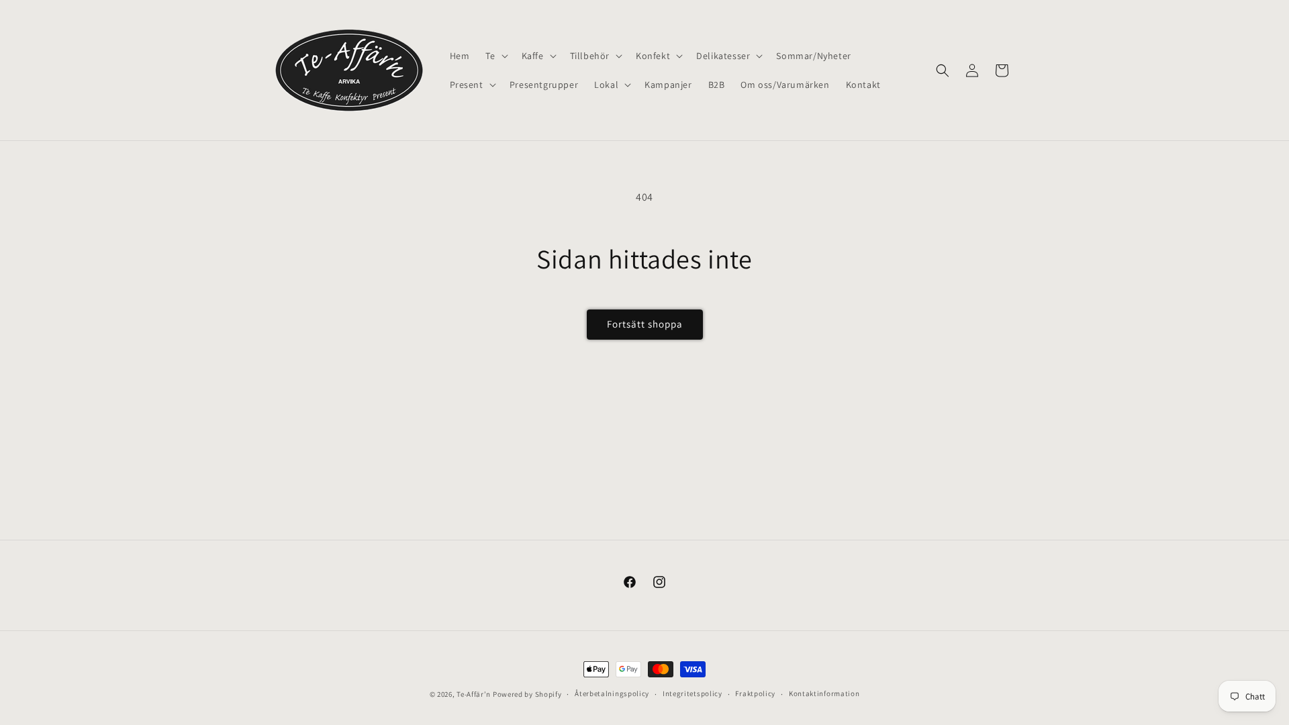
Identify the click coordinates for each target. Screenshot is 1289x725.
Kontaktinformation (824, 693)
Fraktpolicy (755, 693)
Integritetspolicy (692, 693)
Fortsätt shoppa (645, 324)
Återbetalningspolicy (612, 693)
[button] (495, 56)
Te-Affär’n (474, 694)
